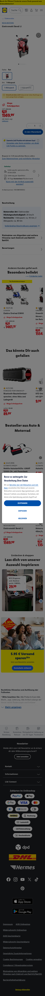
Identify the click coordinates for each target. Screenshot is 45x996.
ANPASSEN (22, 511)
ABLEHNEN (22, 518)
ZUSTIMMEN (22, 503)
